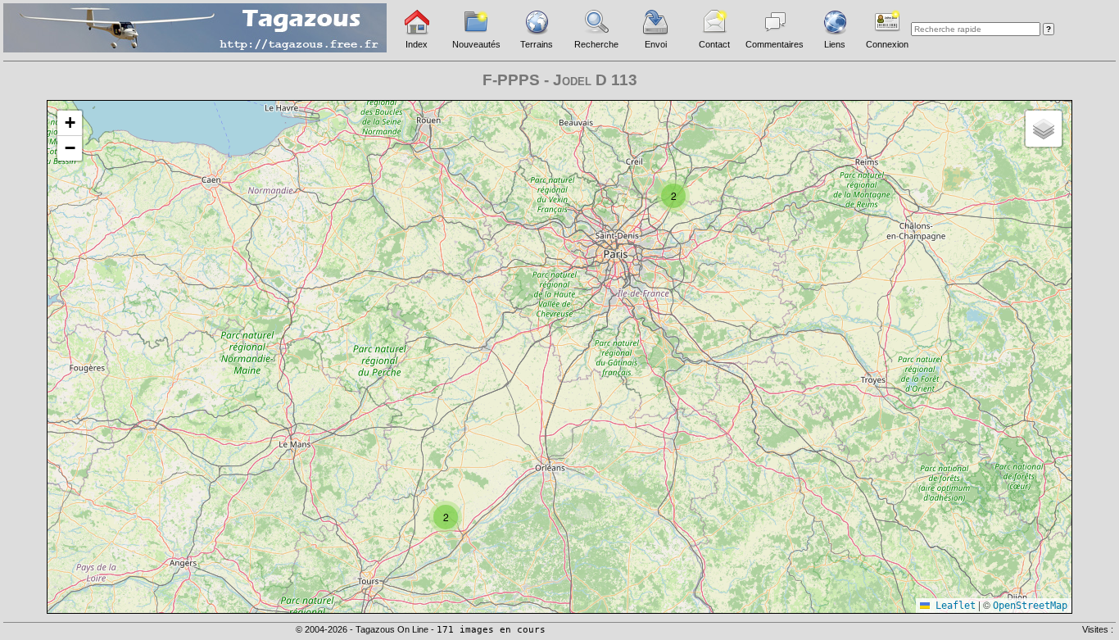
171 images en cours (491, 629)
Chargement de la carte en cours (557, 356)
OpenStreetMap (1030, 605)
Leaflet (953, 605)
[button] (673, 195)
